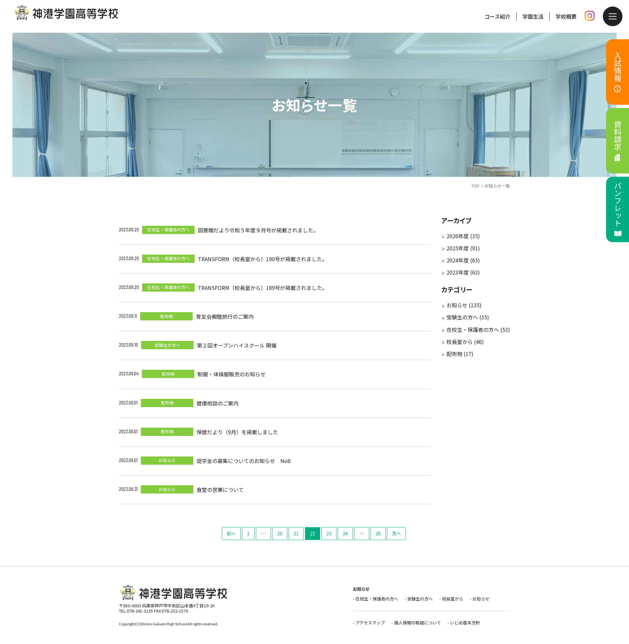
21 (296, 533)
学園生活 (533, 16)
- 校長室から (451, 599)
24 (345, 533)
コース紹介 (497, 16)
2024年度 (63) (463, 260)
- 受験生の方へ (419, 599)
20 (279, 533)
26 (378, 533)
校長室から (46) (465, 342)
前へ (231, 533)
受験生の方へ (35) (468, 317)
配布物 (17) (460, 354)
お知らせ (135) (464, 305)
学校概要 (566, 16)
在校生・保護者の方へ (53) (478, 329)
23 (329, 533)
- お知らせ (479, 599)
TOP (475, 186)
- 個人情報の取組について (416, 622)
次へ (396, 533)
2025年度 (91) (463, 248)
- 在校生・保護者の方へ (375, 599)
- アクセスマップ (369, 622)
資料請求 (617, 135)
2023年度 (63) (463, 272)
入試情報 (617, 67)
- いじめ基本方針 (464, 622)
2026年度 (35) (463, 236)
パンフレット (617, 204)
